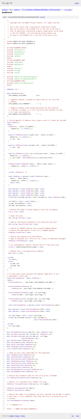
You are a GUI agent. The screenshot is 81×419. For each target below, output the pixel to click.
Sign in (77, 3)
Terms (23, 416)
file (42, 17)
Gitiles (12, 416)
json (77, 416)
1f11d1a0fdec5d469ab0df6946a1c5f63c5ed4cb (41, 9)
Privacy (17, 416)
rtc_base (68, 9)
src (11, 9)
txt (73, 416)
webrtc (5, 9)
